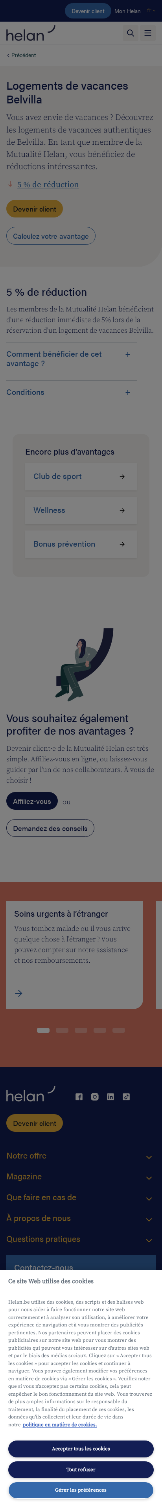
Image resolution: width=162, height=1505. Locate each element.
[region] (81, 1387)
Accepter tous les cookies (81, 1449)
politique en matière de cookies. (60, 1425)
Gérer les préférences (81, 1490)
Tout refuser (81, 1469)
